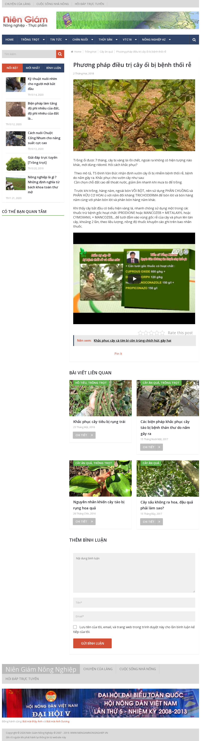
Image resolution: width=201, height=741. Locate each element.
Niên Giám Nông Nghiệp (40, 669)
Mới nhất (33, 68)
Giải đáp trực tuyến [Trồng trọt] (42, 160)
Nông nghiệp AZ (154, 39)
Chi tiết (81, 435)
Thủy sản (105, 39)
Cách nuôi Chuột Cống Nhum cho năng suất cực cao (44, 138)
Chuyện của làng (17, 4)
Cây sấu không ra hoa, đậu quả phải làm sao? (167, 505)
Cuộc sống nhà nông (53, 4)
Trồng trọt (30, 39)
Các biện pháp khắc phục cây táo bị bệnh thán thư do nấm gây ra (165, 427)
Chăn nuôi (80, 39)
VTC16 (127, 39)
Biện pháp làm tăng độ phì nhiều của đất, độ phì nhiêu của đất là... (43, 111)
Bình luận (53, 68)
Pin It (118, 354)
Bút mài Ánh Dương (58, 721)
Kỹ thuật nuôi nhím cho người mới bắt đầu (42, 84)
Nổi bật (12, 68)
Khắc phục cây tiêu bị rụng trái (99, 421)
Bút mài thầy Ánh (32, 721)
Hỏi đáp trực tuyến (89, 4)
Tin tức (56, 39)
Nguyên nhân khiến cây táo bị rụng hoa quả (98, 505)
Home (9, 39)
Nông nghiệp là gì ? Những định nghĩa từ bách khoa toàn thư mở (43, 184)
